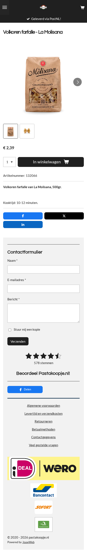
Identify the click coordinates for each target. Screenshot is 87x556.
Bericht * (13, 299)
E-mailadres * (16, 280)
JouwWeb (28, 542)
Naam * (12, 260)
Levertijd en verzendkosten (43, 413)
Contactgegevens (43, 437)
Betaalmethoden (43, 429)
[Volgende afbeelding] (77, 82)
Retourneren (43, 421)
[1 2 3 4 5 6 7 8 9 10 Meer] (9, 162)
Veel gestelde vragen (43, 445)
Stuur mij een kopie (27, 329)
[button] (10, 131)
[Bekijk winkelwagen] (82, 7)
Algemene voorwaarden (43, 405)
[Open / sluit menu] (4, 7)
